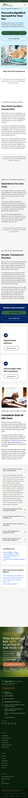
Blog (3, 781)
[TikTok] (12, 723)
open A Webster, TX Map (11, 552)
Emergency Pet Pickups (7, 744)
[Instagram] (6, 723)
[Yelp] (9, 723)
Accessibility (11, 796)
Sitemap (24, 796)
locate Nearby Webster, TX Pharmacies (11, 556)
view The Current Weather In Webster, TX (14, 560)
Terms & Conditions (15, 793)
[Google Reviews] (15, 723)
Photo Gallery (5, 760)
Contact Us (4, 767)
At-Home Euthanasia (6, 738)
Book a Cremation (6, 783)
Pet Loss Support (5, 747)
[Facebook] (3, 723)
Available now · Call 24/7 (9, 688)
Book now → (14, 669)
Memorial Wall (5, 765)
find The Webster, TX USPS (11, 554)
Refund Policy (23, 793)
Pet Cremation (5, 735)
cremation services (15, 440)
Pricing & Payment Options (7, 776)
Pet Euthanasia (5, 740)
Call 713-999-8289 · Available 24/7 (14, 1)
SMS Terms (5, 796)
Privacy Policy (7, 793)
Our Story (4, 756)
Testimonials (4, 763)
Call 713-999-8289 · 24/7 (15, 664)
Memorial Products (6, 778)
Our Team (4, 758)
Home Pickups (5, 742)
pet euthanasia (19, 23)
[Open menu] (25, 4)
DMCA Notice (18, 796)
